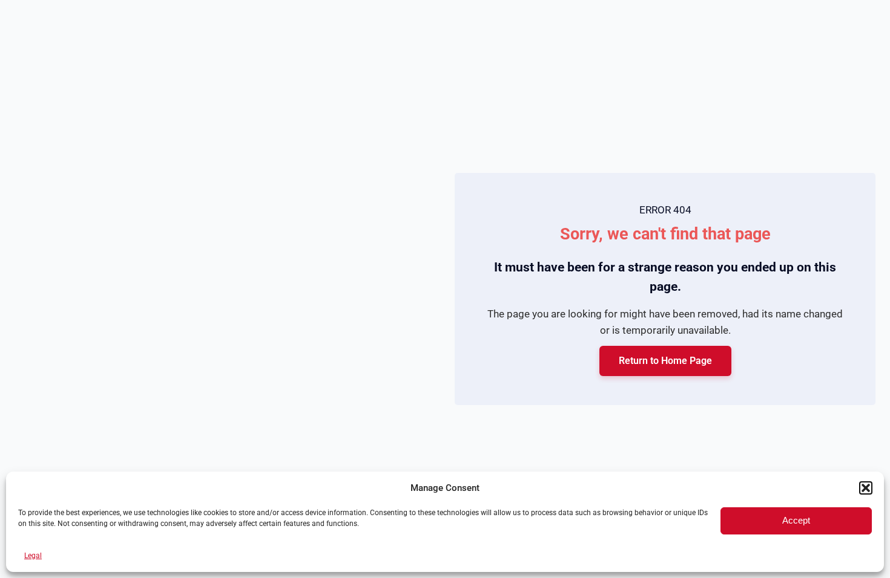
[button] (866, 488)
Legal (33, 555)
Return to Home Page (665, 360)
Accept (796, 520)
